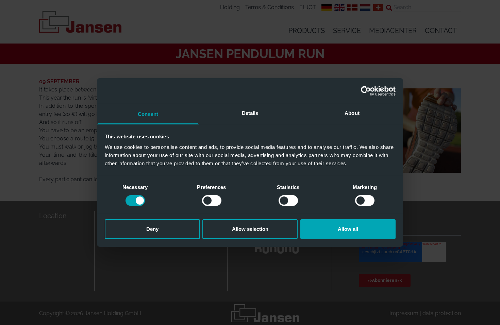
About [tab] (352, 113)
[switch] (211, 200)
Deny (152, 229)
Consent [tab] (148, 114)
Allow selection (250, 229)
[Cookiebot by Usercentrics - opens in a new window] (366, 91)
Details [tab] (250, 113)
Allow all (348, 229)
